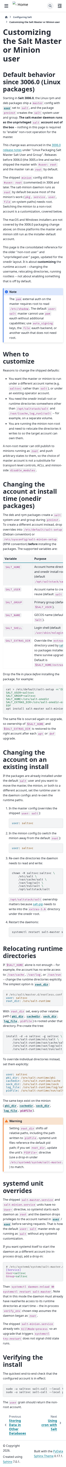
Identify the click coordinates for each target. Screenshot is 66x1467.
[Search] (50, 6)
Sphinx (7, 1462)
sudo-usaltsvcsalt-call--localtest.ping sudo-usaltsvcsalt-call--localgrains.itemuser (34, 1390)
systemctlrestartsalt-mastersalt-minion (37, 932)
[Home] (6, 17)
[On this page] (59, 6)
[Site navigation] (6, 6)
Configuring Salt (22, 17)
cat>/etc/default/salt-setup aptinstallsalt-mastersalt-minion (34, 699)
